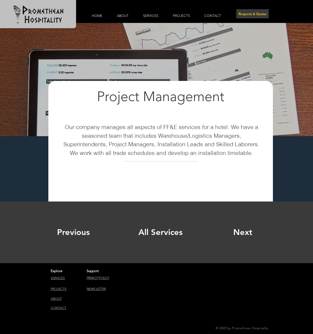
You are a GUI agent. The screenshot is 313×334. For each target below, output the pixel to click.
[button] (96, 289)
